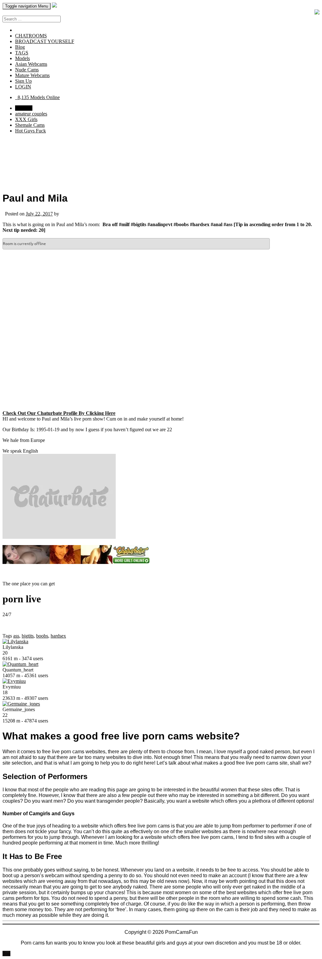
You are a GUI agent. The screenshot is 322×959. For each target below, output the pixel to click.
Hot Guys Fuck (30, 130)
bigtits (28, 635)
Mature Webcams (32, 75)
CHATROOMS (31, 35)
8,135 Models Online (37, 97)
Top (6, 953)
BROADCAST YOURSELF (44, 41)
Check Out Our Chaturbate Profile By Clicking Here (59, 413)
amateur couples (31, 113)
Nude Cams (27, 69)
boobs (42, 635)
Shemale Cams (30, 125)
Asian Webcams (31, 64)
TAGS (21, 52)
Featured (23, 108)
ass (16, 635)
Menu (26, 6)
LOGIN (23, 86)
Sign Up (23, 81)
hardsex (58, 635)
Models (22, 58)
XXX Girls (26, 119)
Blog (20, 47)
